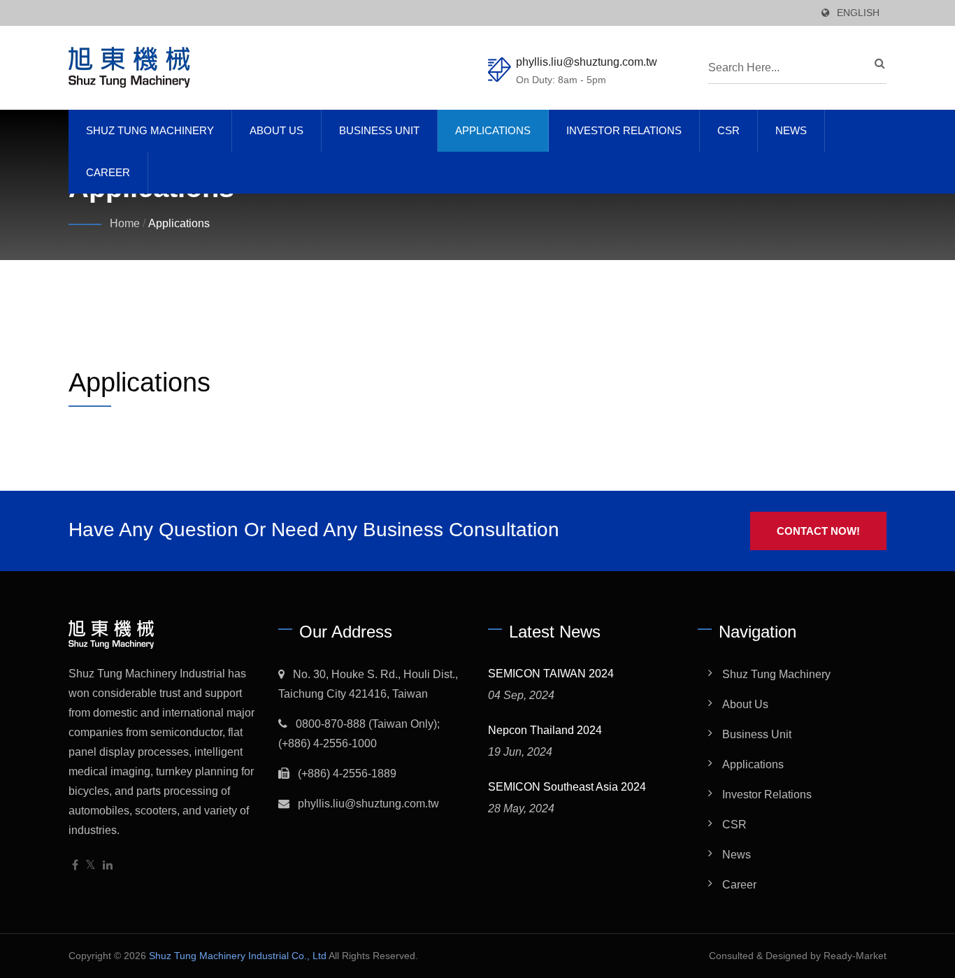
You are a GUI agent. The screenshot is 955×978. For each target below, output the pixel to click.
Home (125, 223)
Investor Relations (624, 130)
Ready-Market (855, 956)
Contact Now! (818, 531)
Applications (493, 130)
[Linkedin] (108, 866)
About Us (276, 130)
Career (108, 172)
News (791, 130)
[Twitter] (90, 866)
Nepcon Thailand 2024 (545, 730)
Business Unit (379, 130)
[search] (876, 63)
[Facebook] (75, 866)
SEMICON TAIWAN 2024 (551, 673)
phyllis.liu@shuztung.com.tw (586, 62)
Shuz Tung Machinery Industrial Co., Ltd (237, 956)
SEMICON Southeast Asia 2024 (567, 787)
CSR (728, 130)
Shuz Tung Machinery (150, 130)
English (858, 13)
